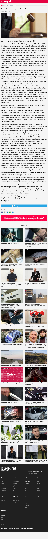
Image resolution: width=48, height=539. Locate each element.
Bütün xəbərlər (4, 528)
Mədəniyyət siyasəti (16, 500)
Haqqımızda (23, 528)
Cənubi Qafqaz (39, 490)
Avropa (38, 488)
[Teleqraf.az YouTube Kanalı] (24, 218)
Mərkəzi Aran (3, 513)
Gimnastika (27, 502)
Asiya (38, 485)
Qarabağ (2, 492)
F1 (25, 500)
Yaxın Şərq (39, 486)
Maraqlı (2, 503)
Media (26, 488)
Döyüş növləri (27, 503)
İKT (13, 486)
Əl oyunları (27, 505)
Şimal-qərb (3, 515)
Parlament (3, 486)
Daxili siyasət (3, 490)
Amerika (38, 483)
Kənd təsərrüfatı (16, 481)
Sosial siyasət (27, 481)
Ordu (2, 481)
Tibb (25, 486)
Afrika (38, 481)
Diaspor (2, 483)
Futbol (26, 507)
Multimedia (16, 528)
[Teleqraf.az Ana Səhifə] (6, 1)
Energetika (15, 483)
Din (25, 490)
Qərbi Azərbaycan (4, 485)
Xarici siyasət (3, 488)
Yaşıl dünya (27, 485)
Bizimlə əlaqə (30, 528)
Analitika (2, 493)
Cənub (2, 522)
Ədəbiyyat (15, 502)
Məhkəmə (2, 500)
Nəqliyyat (14, 488)
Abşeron (2, 519)
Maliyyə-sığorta (16, 485)
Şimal (2, 517)
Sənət (14, 503)
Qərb (2, 520)
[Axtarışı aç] (43, 1)
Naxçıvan (2, 524)
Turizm (14, 490)
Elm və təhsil (27, 483)
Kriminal (2, 502)
